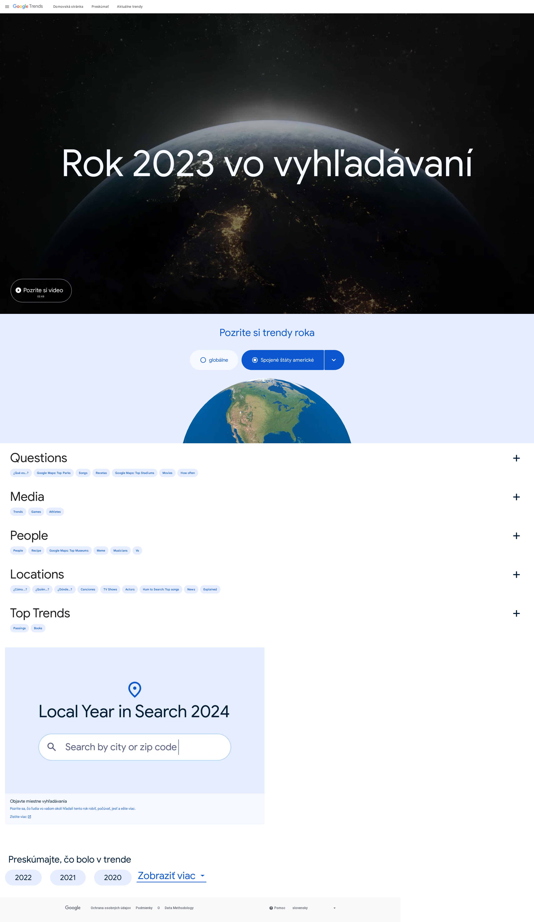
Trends (18, 512)
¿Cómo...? (20, 589)
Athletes (55, 512)
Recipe (36, 550)
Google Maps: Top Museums (68, 550)
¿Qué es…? (21, 473)
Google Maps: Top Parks (54, 473)
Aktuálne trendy (130, 7)
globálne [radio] (218, 360)
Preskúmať (100, 7)
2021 (68, 877)
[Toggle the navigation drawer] (7, 7)
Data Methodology (179, 908)
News (191, 589)
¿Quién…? (42, 589)
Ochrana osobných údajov (111, 908)
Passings (19, 628)
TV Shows (110, 589)
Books (38, 628)
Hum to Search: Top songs (161, 589)
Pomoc (279, 908)
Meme (101, 550)
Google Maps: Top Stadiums (134, 473)
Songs (83, 473)
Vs (137, 550)
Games (36, 512)
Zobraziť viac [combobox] (166, 876)
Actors (130, 589)
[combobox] (334, 360)
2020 (113, 877)
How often (188, 473)
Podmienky (144, 908)
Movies (167, 473)
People (18, 550)
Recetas (101, 473)
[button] (267, 457)
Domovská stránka (68, 7)
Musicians (120, 550)
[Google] (73, 908)
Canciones (88, 589)
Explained (210, 589)
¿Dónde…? (65, 589)
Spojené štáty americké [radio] (287, 360)
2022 (23, 877)
